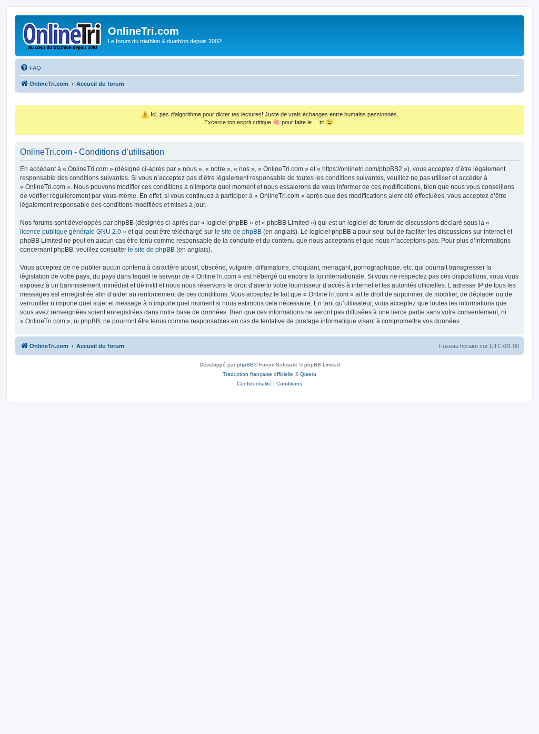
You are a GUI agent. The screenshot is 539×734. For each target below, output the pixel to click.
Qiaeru (308, 374)
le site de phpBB (238, 231)
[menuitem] (30, 68)
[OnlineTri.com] (62, 34)
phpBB (245, 365)
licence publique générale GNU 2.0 (70, 231)
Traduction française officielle (258, 374)
